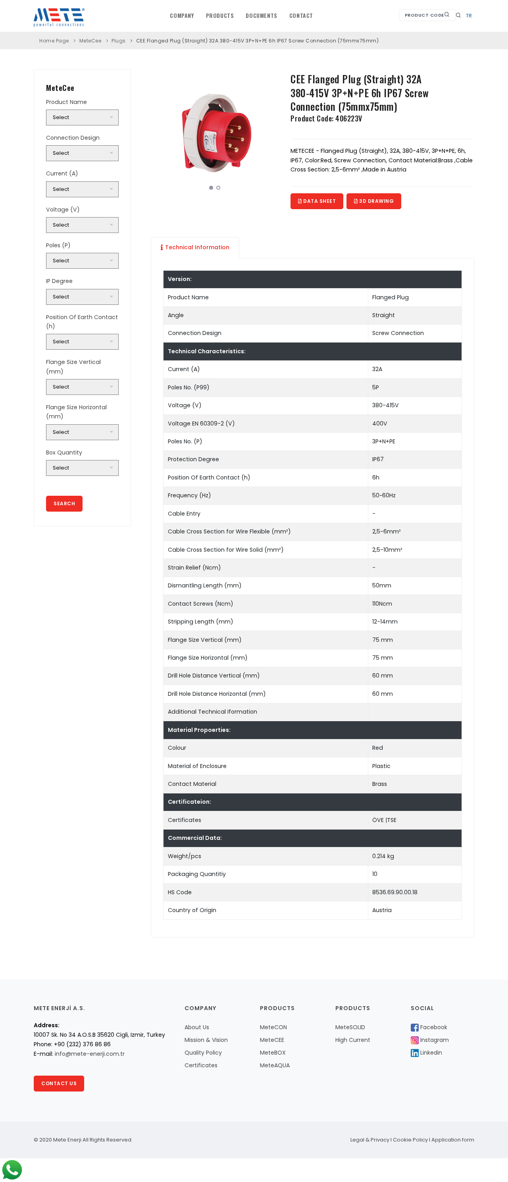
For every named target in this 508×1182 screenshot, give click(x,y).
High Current (352, 1040)
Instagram (434, 1040)
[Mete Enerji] (167, 133)
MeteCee (90, 40)
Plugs (119, 40)
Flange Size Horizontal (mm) (76, 411)
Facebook (433, 1027)
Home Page (54, 40)
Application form (452, 1139)
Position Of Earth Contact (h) (82, 321)
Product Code (424, 15)
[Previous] (159, 132)
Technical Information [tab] (197, 247)
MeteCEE (272, 1040)
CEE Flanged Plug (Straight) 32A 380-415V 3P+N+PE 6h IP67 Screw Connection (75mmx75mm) (257, 40)
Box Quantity (64, 452)
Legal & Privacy (369, 1139)
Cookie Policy (410, 1139)
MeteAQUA (275, 1065)
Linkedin (430, 1053)
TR (469, 15)
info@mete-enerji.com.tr (90, 1054)
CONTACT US (59, 1083)
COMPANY (182, 15)
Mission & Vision (206, 1040)
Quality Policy (203, 1053)
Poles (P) (58, 245)
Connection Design (73, 138)
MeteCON (273, 1027)
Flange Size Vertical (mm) (73, 366)
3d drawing (376, 201)
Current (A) (62, 173)
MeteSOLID (350, 1027)
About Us (197, 1027)
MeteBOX (273, 1053)
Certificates (201, 1065)
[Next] (271, 132)
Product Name (66, 102)
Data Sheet (319, 201)
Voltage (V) (63, 210)
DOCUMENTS (261, 15)
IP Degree (59, 281)
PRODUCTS (220, 15)
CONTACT (301, 15)
